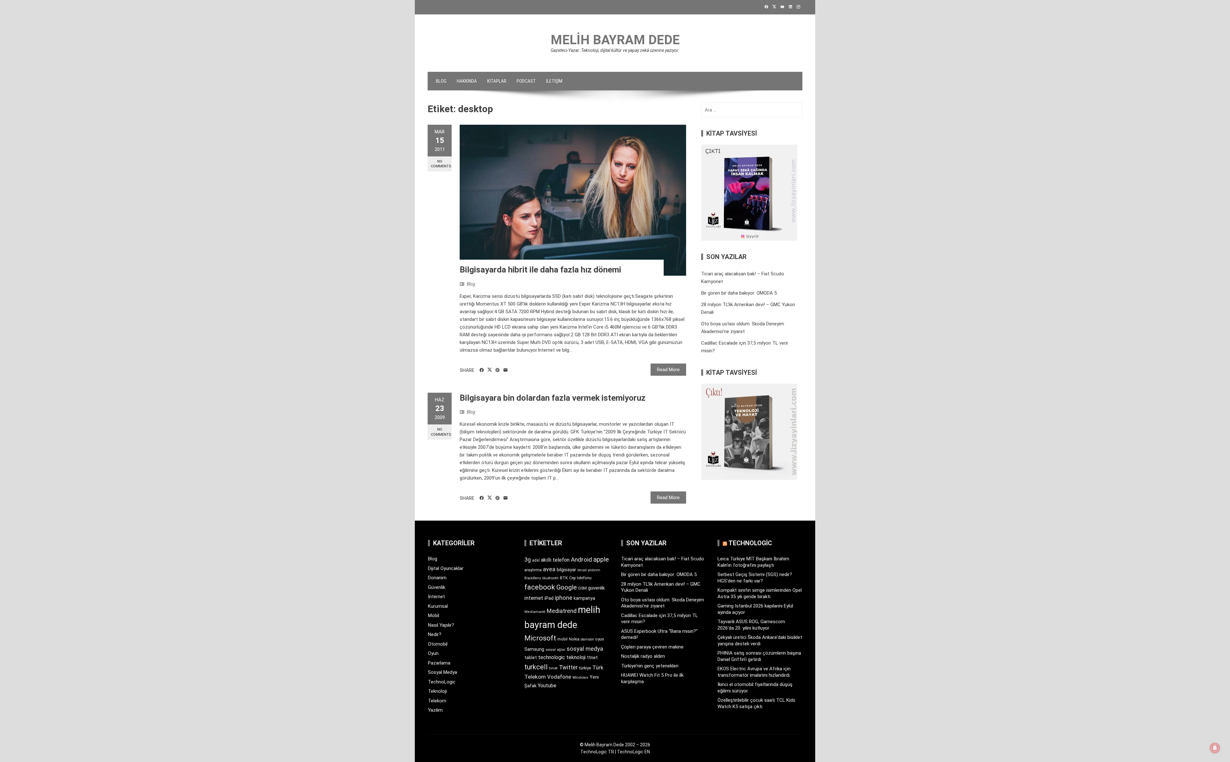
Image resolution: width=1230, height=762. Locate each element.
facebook (539, 587)
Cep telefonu (580, 578)
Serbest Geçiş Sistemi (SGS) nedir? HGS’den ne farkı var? (755, 578)
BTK (564, 577)
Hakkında (467, 81)
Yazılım (435, 710)
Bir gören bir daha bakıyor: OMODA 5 (739, 293)
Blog (441, 81)
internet (533, 598)
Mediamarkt (534, 612)
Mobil (433, 615)
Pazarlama (439, 663)
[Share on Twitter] (490, 370)
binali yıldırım (589, 570)
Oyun (433, 653)
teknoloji (576, 657)
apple (601, 559)
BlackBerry (532, 578)
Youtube (547, 685)
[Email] (506, 370)
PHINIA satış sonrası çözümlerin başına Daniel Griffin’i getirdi (759, 656)
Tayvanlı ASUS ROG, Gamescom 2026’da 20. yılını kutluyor (751, 625)
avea (549, 569)
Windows (580, 677)
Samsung (534, 649)
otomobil (587, 639)
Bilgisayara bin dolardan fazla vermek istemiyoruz (552, 398)
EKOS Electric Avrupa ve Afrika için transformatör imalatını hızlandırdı (754, 672)
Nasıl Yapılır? (441, 625)
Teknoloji (437, 691)
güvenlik (596, 588)
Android (581, 559)
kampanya (584, 598)
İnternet (436, 596)
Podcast (526, 81)
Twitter (568, 667)
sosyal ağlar (555, 650)
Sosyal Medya (442, 672)
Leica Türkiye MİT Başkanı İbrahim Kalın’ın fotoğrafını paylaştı (753, 562)
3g (527, 559)
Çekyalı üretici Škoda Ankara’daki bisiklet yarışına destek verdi (760, 640)
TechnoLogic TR (597, 751)
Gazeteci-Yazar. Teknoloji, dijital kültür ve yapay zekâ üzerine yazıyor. (615, 50)
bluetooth (550, 578)
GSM (582, 588)
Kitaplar (496, 81)
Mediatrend (562, 610)
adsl (536, 560)
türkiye (585, 668)
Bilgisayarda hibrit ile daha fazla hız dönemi (540, 269)
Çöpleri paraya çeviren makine (652, 647)
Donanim (437, 578)
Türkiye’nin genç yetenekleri (649, 666)
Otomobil (437, 644)
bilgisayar (566, 569)
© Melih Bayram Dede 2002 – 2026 (615, 744)
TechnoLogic (441, 682)
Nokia (574, 639)
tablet (530, 657)
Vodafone (559, 677)
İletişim (554, 81)
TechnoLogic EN (633, 751)
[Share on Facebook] (482, 370)
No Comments (441, 163)
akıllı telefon (555, 560)
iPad (549, 598)
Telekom (437, 701)
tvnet (553, 668)
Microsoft (540, 638)
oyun (599, 639)
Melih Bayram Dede (615, 39)
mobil (562, 639)
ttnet (592, 657)
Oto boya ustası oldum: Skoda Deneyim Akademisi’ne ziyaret (662, 603)
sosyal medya (585, 648)
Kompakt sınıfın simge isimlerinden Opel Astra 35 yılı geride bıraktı (760, 593)
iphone (563, 597)
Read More (668, 370)
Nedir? (434, 634)
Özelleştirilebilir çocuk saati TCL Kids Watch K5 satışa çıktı (756, 703)
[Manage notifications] (1215, 748)
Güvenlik (436, 587)
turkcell (536, 667)
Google (566, 587)
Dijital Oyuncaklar (445, 568)
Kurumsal (438, 606)
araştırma (533, 569)
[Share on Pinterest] (498, 370)
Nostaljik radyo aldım (643, 656)
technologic (551, 657)
